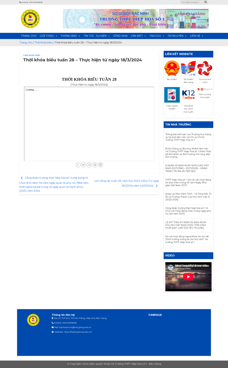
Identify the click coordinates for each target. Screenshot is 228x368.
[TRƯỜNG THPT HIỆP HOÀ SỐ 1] (38, 19)
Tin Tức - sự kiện (95, 35)
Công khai (120, 35)
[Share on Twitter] (83, 164)
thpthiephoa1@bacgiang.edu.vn (75, 327)
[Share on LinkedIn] (100, 164)
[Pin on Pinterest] (94, 164)
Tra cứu (155, 35)
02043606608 (69, 323)
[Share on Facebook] (78, 164)
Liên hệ (195, 35)
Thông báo (69, 35)
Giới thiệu (47, 35)
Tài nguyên (175, 35)
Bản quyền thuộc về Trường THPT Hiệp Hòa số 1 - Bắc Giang (125, 363)
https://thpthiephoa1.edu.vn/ (78, 332)
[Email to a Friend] (89, 164)
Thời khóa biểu (31, 55)
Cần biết (137, 35)
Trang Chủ (29, 35)
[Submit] (205, 2)
